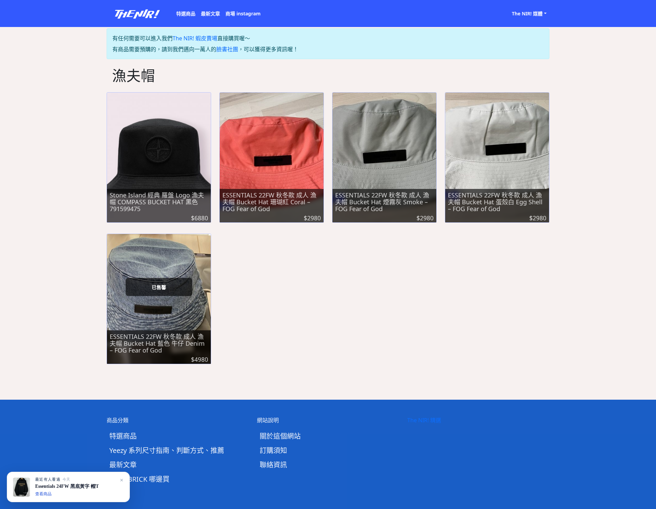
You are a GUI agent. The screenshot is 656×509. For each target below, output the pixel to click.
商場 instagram (243, 13)
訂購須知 (273, 450)
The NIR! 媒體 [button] (527, 13)
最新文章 (210, 13)
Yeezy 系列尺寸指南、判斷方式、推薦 (166, 450)
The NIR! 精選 (424, 420)
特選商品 (185, 13)
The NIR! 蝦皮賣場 (195, 38)
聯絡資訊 (273, 464)
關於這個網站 (280, 436)
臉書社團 (227, 49)
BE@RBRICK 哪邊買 (139, 479)
